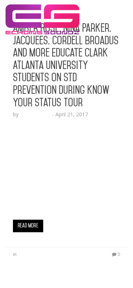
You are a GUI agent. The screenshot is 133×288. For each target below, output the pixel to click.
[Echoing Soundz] (42, 9)
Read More (28, 225)
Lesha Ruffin (35, 114)
